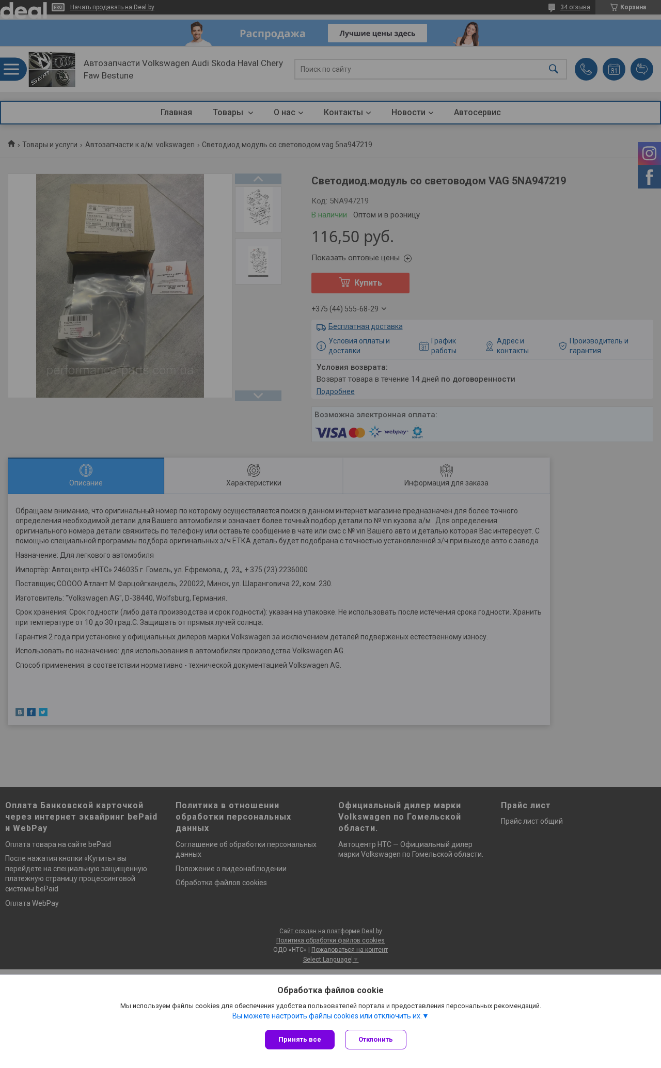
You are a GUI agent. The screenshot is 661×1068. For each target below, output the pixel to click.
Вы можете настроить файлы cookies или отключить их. (327, 1016)
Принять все (299, 1039)
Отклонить (375, 1039)
